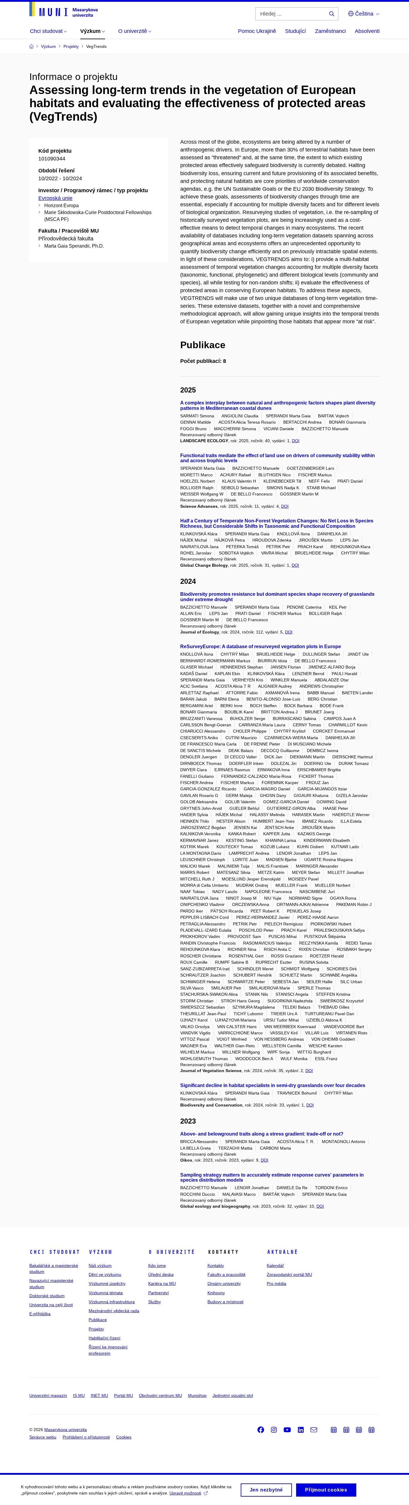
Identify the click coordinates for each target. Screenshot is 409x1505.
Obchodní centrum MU (160, 1395)
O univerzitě (171, 1252)
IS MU (79, 1395)
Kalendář (275, 1265)
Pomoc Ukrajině (257, 31)
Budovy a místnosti (225, 1301)
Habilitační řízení (104, 1338)
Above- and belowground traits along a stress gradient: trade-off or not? (261, 1133)
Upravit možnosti (185, 1493)
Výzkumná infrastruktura (112, 1301)
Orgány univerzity (224, 1283)
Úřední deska (161, 1274)
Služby (154, 1301)
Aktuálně (282, 1252)
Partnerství (158, 1292)
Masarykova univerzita (65, 1429)
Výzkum (100, 1252)
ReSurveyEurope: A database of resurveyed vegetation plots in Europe (260, 646)
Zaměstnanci (330, 31)
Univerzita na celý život (51, 1304)
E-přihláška (40, 1313)
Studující (295, 31)
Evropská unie (55, 198)
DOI (295, 440)
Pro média (276, 1283)
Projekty (96, 1329)
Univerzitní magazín (48, 1395)
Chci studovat (54, 1252)
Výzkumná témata (106, 1292)
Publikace (98, 1319)
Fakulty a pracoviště (226, 1274)
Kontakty (215, 1265)
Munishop (197, 1395)
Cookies (123, 1437)
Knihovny (216, 1292)
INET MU (99, 1395)
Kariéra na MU (162, 1283)
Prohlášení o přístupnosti (86, 1437)
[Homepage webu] (63, 9)
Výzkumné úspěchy (107, 1283)
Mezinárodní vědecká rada (114, 1310)
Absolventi (367, 31)
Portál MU (123, 1395)
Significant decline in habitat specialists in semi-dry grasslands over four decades (272, 1085)
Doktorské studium (47, 1295)
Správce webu (42, 1437)
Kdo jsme (157, 1265)
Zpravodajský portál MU (289, 1274)
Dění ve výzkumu (105, 1274)
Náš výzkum (100, 1265)
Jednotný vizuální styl (233, 1395)
